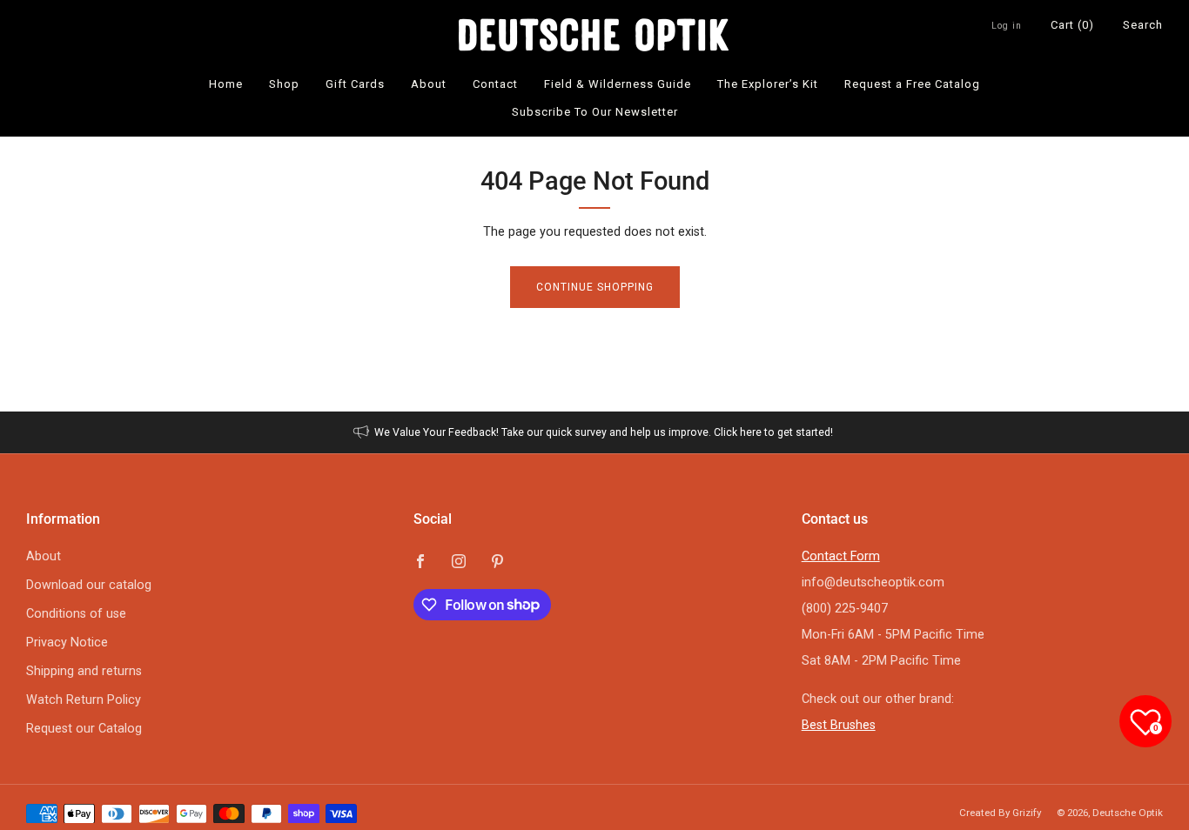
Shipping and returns (84, 671)
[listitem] (595, 432)
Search (1143, 24)
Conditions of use (76, 613)
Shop (284, 83)
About (429, 83)
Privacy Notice (67, 642)
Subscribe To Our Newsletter (595, 111)
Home (226, 83)
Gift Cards (355, 83)
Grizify (1026, 813)
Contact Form (841, 556)
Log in (1006, 25)
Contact (495, 83)
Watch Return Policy (83, 700)
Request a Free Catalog (912, 83)
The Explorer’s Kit (767, 83)
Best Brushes (839, 725)
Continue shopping (595, 287)
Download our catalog (88, 585)
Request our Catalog (84, 728)
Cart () (1072, 24)
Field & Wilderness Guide (617, 83)
